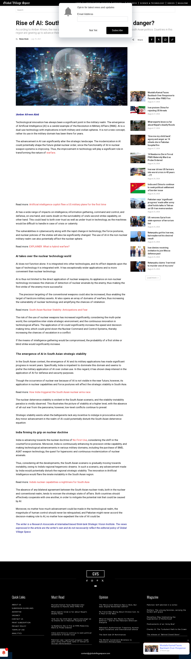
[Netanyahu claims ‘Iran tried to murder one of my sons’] (137, 266)
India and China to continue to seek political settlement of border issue (161, 187)
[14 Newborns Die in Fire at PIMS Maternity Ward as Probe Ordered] (137, 158)
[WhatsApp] (165, 40)
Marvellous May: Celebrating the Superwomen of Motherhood (161, 618)
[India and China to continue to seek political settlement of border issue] (137, 188)
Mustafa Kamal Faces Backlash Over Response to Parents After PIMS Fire (161, 95)
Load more (152, 277)
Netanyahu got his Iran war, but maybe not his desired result (161, 235)
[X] (158, 40)
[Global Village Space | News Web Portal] (16, 3)
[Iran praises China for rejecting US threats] (137, 110)
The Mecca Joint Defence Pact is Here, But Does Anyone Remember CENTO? (118, 605)
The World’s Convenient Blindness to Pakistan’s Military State (115, 641)
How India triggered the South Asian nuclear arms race (59, 392)
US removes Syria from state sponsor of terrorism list (161, 220)
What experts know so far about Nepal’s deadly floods (69, 613)
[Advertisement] (71, 179)
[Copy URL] (172, 40)
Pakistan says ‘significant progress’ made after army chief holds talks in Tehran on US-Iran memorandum (70, 642)
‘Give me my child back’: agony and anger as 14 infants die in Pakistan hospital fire (71, 620)
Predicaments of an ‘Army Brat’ (161, 624)
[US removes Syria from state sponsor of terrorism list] (137, 221)
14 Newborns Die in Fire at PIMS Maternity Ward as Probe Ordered (160, 157)
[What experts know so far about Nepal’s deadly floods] (137, 125)
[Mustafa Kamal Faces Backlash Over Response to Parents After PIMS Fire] (137, 96)
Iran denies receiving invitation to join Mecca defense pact (159, 250)
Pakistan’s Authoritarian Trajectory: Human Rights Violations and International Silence (119, 628)
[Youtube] (95, 586)
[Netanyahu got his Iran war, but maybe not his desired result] (137, 236)
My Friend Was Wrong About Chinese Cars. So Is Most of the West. (119, 613)
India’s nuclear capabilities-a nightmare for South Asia (59, 482)
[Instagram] (92, 581)
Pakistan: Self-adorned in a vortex (162, 604)
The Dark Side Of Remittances (112, 634)
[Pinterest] (97, 581)
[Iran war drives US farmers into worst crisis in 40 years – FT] (137, 172)
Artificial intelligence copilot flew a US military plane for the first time (67, 204)
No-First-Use (80, 439)
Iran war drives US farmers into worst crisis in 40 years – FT (161, 172)
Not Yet (93, 30)
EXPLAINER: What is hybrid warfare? (49, 246)
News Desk (24, 39)
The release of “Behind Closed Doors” (163, 634)
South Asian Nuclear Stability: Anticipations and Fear (58, 309)
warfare (50, 152)
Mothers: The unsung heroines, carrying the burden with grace (166, 611)
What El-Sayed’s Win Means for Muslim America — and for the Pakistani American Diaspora (118, 621)
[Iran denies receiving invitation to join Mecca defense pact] (137, 251)
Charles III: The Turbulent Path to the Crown (167, 629)
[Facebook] (152, 40)
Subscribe (117, 30)
